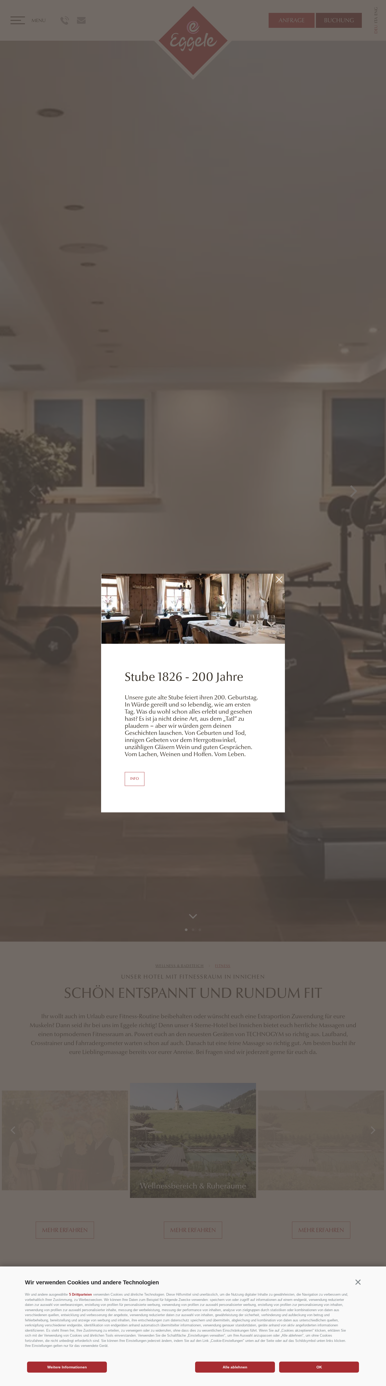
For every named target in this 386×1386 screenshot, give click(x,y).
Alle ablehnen (235, 1367)
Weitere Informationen (67, 1367)
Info (134, 778)
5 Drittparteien (80, 1294)
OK (319, 1367)
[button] (358, 1282)
